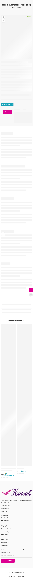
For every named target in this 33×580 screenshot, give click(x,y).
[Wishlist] (3, 17)
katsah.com (4, 512)
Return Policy (4, 540)
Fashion (19, 7)
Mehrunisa (26, 472)
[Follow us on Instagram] (4, 517)
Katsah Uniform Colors (7, 475)
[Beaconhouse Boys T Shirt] (8, 397)
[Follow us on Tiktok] (7, 517)
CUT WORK (20, 468)
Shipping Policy (5, 526)
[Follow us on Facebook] (1, 517)
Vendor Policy (5, 532)
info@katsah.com (6, 509)
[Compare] (3, 20)
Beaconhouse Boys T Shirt (8, 468)
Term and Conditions (7, 529)
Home (13, 7)
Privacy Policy (5, 543)
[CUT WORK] (24, 397)
